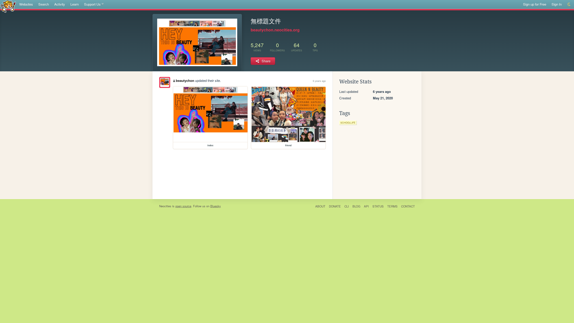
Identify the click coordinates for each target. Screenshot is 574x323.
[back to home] (8, 6)
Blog (356, 206)
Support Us (92, 4)
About (320, 206)
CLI (346, 206)
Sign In (557, 4)
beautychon (185, 80)
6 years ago (319, 81)
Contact (408, 206)
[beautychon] (164, 82)
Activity (59, 4)
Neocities (165, 206)
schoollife (347, 122)
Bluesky (215, 206)
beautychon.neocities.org (275, 30)
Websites (26, 4)
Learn (74, 4)
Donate (335, 206)
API (366, 206)
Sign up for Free (534, 4)
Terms (392, 206)
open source (183, 206)
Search (43, 4)
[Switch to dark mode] (569, 4)
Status (378, 206)
